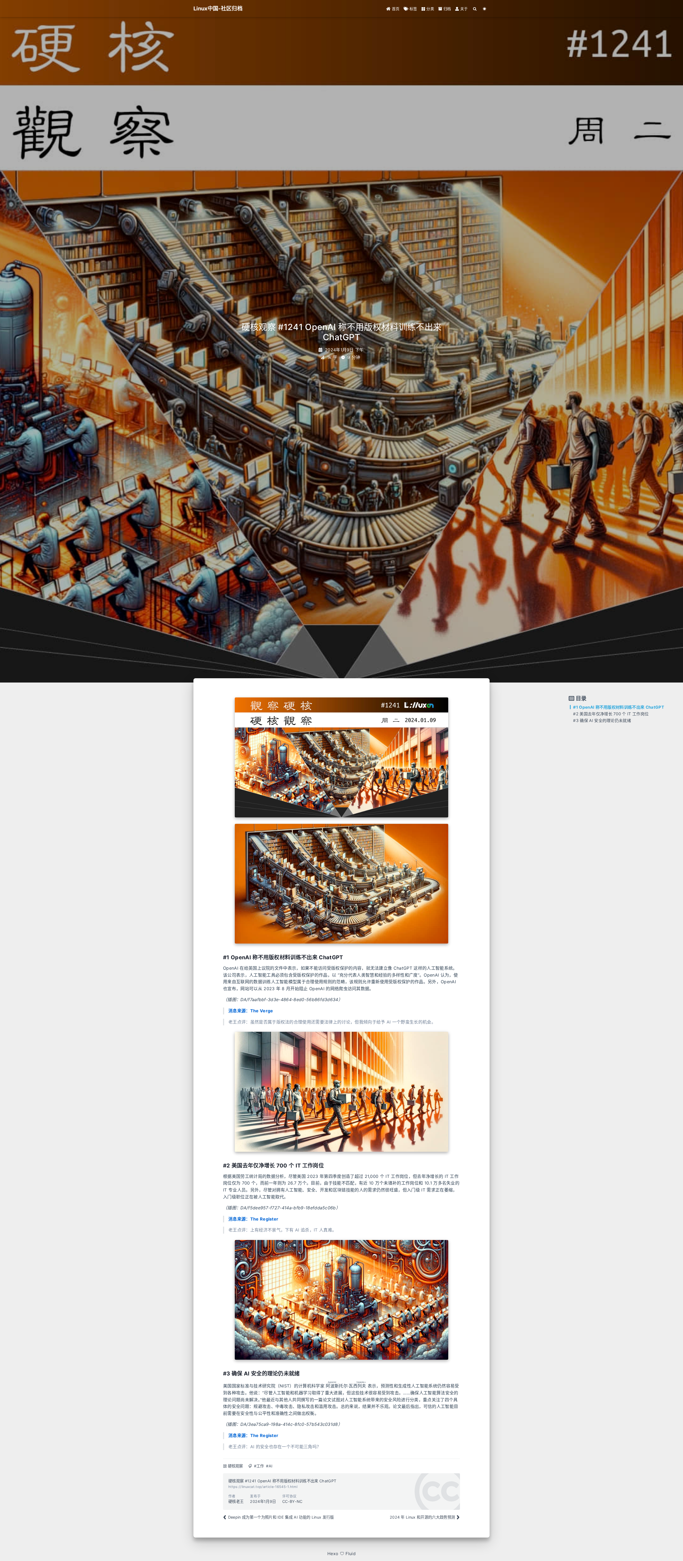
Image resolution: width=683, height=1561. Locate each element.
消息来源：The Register (253, 1219)
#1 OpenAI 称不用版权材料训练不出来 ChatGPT (618, 707)
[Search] (475, 9)
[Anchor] (221, 957)
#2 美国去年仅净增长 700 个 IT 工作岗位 (611, 713)
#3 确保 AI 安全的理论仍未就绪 (602, 720)
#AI (269, 1466)
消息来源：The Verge (250, 1010)
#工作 (259, 1466)
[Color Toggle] (485, 9)
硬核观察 (235, 1466)
